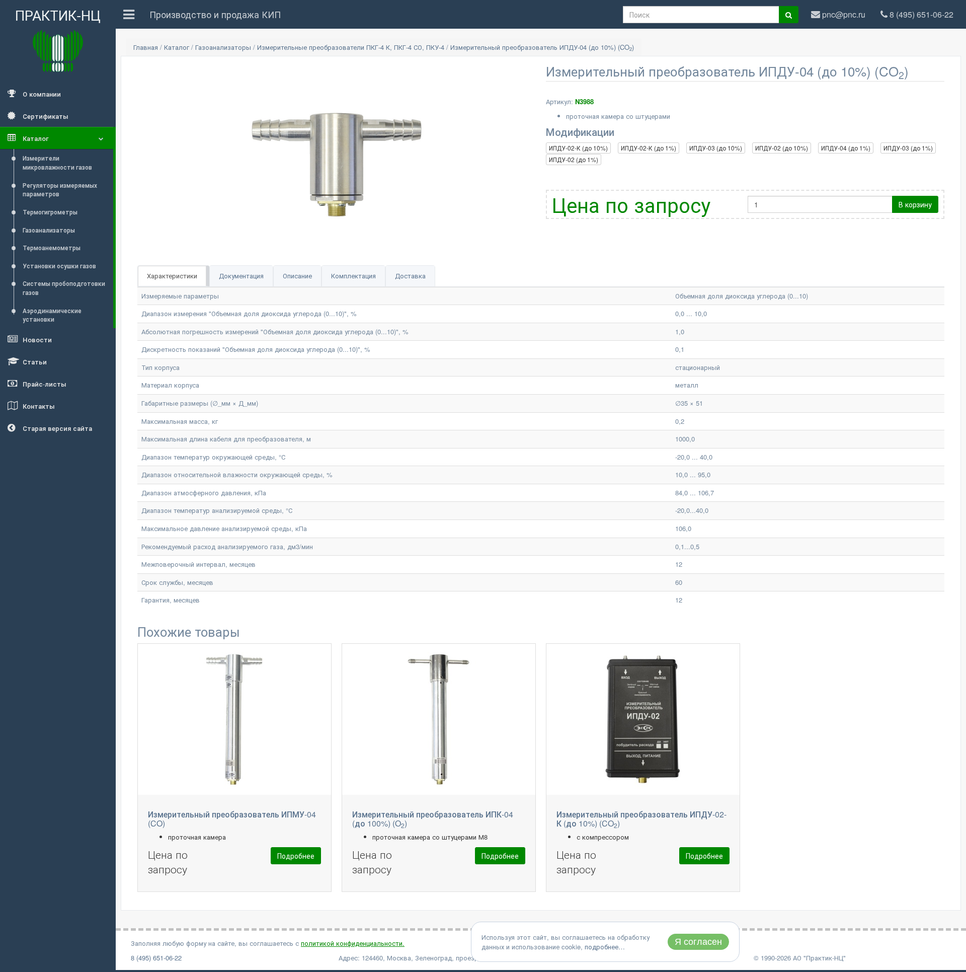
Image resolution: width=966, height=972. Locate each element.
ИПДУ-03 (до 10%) (715, 147)
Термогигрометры (50, 211)
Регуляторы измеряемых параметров (60, 189)
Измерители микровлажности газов (57, 162)
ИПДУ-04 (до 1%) (845, 147)
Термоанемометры (51, 247)
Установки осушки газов (59, 265)
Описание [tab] (297, 275)
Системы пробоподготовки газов (64, 287)
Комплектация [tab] (353, 275)
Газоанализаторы (49, 230)
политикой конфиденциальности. (353, 943)
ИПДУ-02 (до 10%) (781, 147)
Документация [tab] (241, 275)
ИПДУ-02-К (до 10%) (578, 147)
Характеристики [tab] (172, 275)
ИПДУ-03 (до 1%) (908, 147)
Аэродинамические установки (52, 315)
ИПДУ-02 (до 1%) (573, 159)
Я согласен (698, 942)
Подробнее (295, 856)
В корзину (915, 204)
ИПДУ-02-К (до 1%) (648, 147)
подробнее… (605, 946)
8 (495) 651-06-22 (156, 957)
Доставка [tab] (410, 275)
